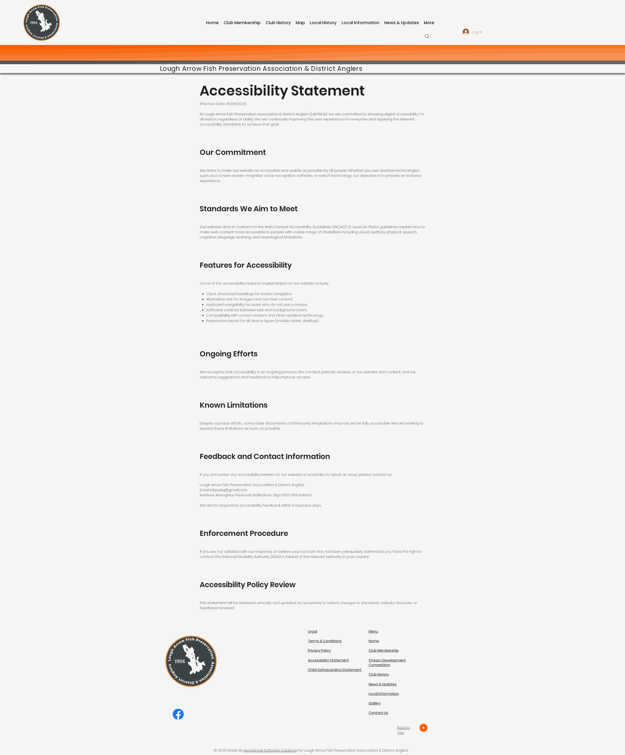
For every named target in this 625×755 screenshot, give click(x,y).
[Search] (427, 36)
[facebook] (178, 714)
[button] (387, 663)
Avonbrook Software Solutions (270, 750)
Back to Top (403, 730)
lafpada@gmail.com (228, 489)
